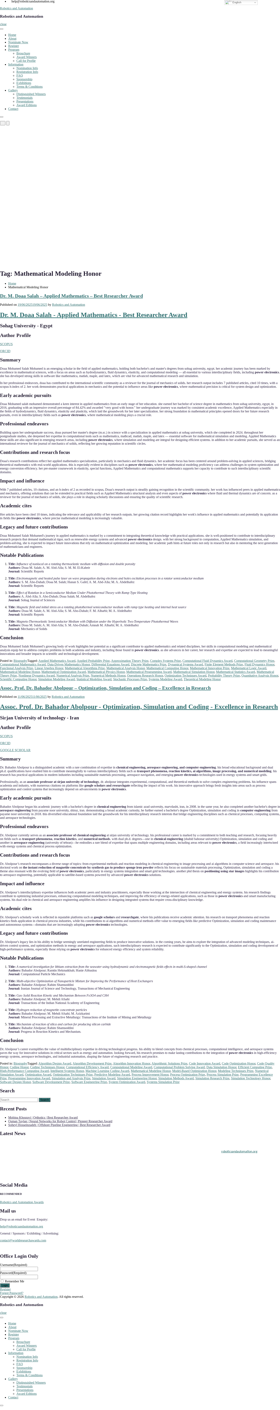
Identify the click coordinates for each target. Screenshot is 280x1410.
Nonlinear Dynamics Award (36, 675)
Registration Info (27, 72)
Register (13, 46)
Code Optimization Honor (238, 1063)
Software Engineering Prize (89, 1082)
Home (12, 35)
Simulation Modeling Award (56, 679)
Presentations (24, 101)
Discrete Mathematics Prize (148, 664)
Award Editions (26, 105)
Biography (20, 660)
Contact (13, 109)
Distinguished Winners (31, 94)
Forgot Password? (11, 1293)
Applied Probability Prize (93, 660)
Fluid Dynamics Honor (259, 664)
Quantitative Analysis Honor (259, 675)
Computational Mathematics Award (23, 664)
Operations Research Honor (145, 675)
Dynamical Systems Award (185, 664)
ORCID (5, 351)
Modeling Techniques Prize (235, 1071)
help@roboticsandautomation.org (21, 1226)
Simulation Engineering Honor (137, 1078)
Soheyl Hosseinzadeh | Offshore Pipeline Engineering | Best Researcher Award (59, 1125)
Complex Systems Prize (165, 660)
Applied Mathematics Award (56, 660)
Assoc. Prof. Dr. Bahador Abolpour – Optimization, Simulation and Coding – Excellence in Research (105, 688)
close (3, 24)
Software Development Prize (51, 1082)
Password (13, 1273)
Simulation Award (103, 1078)
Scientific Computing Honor (18, 679)
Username (13, 1265)
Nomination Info (27, 68)
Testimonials (24, 97)
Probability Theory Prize (224, 675)
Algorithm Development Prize (92, 1063)
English (236, 2)
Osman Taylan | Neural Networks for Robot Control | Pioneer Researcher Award (60, 1121)
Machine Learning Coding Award (107, 1071)
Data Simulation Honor (221, 1067)
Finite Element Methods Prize (224, 664)
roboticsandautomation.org (239, 1147)
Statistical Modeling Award (94, 679)
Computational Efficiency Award (87, 1067)
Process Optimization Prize (187, 1074)
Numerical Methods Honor (108, 675)
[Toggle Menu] (1, 29)
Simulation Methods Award (176, 1078)
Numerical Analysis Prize (72, 675)
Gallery (13, 90)
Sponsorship (24, 79)
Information (15, 64)
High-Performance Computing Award (24, 1071)
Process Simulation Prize (223, 1074)
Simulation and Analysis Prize (71, 1078)
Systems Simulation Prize (163, 1082)
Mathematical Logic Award (248, 668)
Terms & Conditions (29, 86)
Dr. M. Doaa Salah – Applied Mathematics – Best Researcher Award (71, 296)
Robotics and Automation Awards (22, 1202)
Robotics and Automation (16, 8)
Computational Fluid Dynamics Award (207, 660)
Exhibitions (23, 83)
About (12, 38)
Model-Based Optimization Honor (194, 1071)
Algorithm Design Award (54, 1063)
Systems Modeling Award (165, 679)
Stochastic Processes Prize (130, 679)
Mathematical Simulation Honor (193, 672)
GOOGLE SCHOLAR (15, 750)
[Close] (1, 117)
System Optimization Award (127, 1082)
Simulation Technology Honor (250, 1078)
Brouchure (23, 53)
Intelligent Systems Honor (67, 1071)
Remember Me (14, 1281)
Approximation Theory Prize (129, 660)
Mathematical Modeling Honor (20, 672)
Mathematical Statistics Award (235, 672)
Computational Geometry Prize (254, 660)
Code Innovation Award (204, 1063)
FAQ (19, 75)
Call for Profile (26, 60)
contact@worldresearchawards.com (23, 1240)
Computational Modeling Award (131, 1067)
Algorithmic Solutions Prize (169, 1063)
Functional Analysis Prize (16, 668)
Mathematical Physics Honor (106, 672)
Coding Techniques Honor (47, 1067)
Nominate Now (18, 42)
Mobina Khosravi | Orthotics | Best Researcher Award (43, 1117)
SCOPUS (6, 344)
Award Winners (26, 57)
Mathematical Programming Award (149, 672)
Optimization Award (38, 1074)
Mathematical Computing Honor (167, 668)
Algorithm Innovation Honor (131, 1063)
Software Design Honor (15, 1082)
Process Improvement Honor (150, 1074)
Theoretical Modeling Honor (202, 679)
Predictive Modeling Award (112, 1074)
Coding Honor (19, 1067)
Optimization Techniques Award (185, 675)
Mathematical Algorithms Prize (85, 668)
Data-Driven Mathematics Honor (68, 664)
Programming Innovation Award (29, 1078)
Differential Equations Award (110, 664)
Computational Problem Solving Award (179, 1067)
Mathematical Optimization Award (63, 672)
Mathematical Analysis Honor (125, 668)
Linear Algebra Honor (49, 668)
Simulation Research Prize (212, 1078)
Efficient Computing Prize (255, 1067)
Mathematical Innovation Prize (209, 668)
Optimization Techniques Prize (73, 1074)
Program (13, 49)
